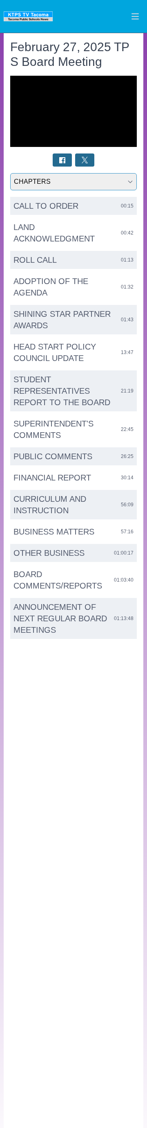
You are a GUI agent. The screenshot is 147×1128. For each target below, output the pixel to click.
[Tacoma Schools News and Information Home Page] (28, 16)
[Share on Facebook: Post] (62, 159)
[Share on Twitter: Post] (84, 159)
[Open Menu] (135, 16)
